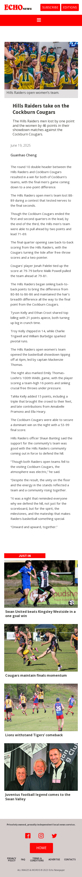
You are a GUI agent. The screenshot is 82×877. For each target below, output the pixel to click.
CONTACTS (70, 859)
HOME (41, 848)
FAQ (23, 859)
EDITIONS (70, 7)
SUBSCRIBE (50, 7)
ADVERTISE (54, 859)
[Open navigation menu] (39, 20)
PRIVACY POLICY (11, 859)
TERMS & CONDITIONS (37, 859)
